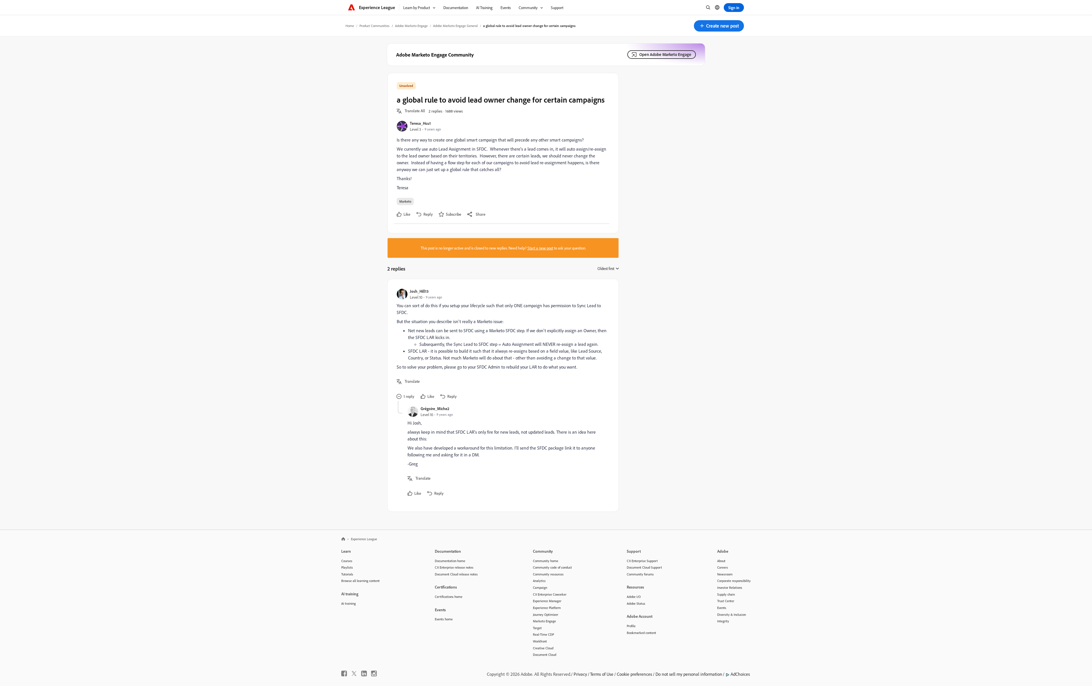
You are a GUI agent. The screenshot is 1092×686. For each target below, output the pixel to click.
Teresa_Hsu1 (420, 123)
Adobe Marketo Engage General (455, 26)
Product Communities (374, 26)
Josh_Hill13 (419, 291)
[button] (719, 26)
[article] (501, 344)
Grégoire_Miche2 (435, 408)
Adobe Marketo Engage (411, 26)
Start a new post (540, 248)
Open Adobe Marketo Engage (665, 54)
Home (350, 26)
